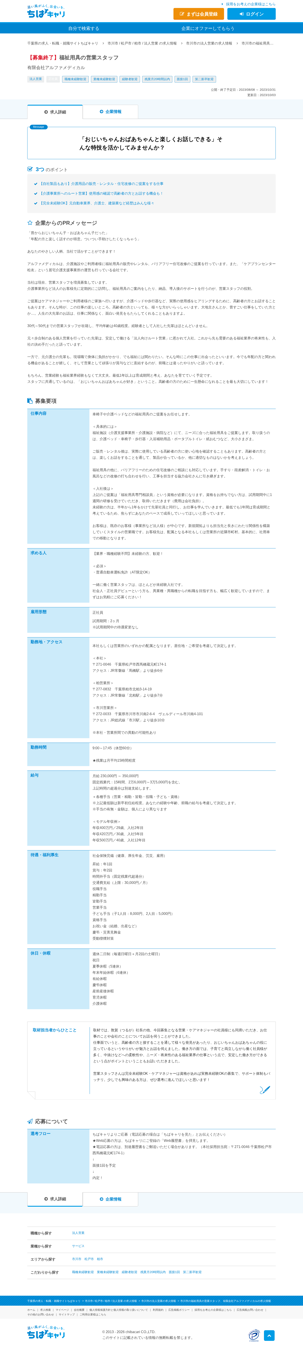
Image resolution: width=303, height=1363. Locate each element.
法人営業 (36, 79)
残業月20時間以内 (157, 79)
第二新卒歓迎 (204, 79)
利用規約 (158, 1309)
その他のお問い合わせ (40, 1314)
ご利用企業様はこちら (93, 1314)
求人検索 (45, 1309)
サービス (78, 1246)
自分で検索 (83, 28)
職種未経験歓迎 (75, 79)
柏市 (100, 1259)
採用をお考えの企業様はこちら (251, 4)
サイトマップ (67, 1314)
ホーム (31, 1309)
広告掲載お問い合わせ (250, 1309)
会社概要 (79, 1309)
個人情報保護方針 (118, 1309)
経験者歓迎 (130, 79)
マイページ (62, 1309)
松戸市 (89, 1259)
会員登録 (202, 14)
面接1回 (182, 79)
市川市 (76, 1259)
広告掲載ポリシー (179, 1309)
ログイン (255, 14)
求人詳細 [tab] (58, 112)
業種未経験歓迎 (104, 79)
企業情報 (114, 111)
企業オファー (208, 28)
